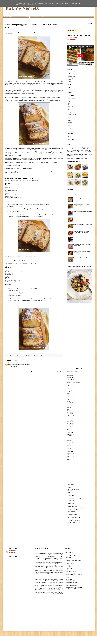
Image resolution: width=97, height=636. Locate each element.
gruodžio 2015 (69, 421)
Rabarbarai (37, 567)
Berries (39, 580)
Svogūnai (37, 570)
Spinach (61, 593)
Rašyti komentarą (10, 369)
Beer (62, 579)
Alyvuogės (51, 550)
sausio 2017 (69, 401)
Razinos (44, 567)
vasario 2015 (69, 437)
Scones (82, 157)
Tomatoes (41, 595)
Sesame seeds (43, 593)
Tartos (69, 123)
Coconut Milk (50, 584)
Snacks (84, 157)
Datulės (36, 556)
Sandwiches (75, 157)
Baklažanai (37, 553)
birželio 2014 (69, 450)
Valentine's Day (69, 158)
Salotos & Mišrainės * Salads (73, 489)
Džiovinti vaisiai (51, 556)
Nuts (54, 589)
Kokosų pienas (38, 561)
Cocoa (36, 584)
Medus (41, 563)
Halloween (86, 151)
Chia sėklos (43, 554)
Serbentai (44, 569)
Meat (45, 589)
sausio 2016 (69, 420)
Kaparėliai (43, 559)
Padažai (69, 108)
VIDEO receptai (71, 131)
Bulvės (36, 554)
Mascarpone (41, 589)
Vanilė (54, 570)
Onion (62, 589)
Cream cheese (54, 585)
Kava (50, 559)
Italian (87, 153)
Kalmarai (40, 559)
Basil (58, 579)
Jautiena (53, 558)
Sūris (42, 570)
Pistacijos (46, 566)
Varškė (57, 570)
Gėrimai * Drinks (71, 500)
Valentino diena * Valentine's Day (74, 517)
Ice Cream (51, 588)
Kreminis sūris (59, 561)
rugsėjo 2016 (69, 407)
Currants (36, 587)
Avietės (44, 552)
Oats (60, 589)
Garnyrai (69, 82)
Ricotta (59, 592)
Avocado (49, 579)
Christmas (77, 150)
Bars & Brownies (89, 147)
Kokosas (61, 559)
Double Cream (45, 587)
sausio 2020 (69, 390)
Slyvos (52, 569)
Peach (33, 355)
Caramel (58, 580)
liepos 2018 (69, 396)
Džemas (39, 556)
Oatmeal (57, 589)
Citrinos (56, 555)
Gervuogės (57, 556)
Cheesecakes (89, 149)
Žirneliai (43, 573)
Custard (39, 587)
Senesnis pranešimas (58, 371)
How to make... (80, 153)
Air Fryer (68, 147)
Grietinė (61, 556)
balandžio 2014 (69, 453)
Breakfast (74, 149)
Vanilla (45, 595)
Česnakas (39, 572)
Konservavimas (71, 100)
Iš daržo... (70, 87)
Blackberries (43, 580)
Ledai (69, 103)
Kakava (61, 558)
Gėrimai (69, 84)
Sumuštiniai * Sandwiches (73, 509)
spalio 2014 (69, 443)
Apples (43, 579)
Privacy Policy (26, 16)
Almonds (36, 579)
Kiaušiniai (57, 559)
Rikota (57, 567)
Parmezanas (60, 565)
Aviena (40, 552)
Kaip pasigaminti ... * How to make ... (75, 498)
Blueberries (47, 580)
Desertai (69, 79)
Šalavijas (45, 572)
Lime (62, 588)
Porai (60, 566)
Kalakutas (36, 559)
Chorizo (47, 554)
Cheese (36, 582)
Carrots (62, 580)
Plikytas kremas (51, 566)
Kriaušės (39, 562)
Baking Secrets (22, 8)
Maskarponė (37, 563)
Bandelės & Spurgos (71, 74)
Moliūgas (55, 563)
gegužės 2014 (69, 451)
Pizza (85, 155)
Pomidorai (56, 566)
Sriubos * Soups (71, 503)
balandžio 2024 (69, 385)
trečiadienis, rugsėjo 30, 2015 (13, 366)
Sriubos (69, 120)
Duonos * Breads (71, 501)
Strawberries (37, 595)
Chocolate (52, 582)
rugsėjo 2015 (69, 426)
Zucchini (53, 595)
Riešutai (48, 568)
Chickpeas (47, 582)
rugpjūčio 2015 (69, 428)
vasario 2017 (69, 399)
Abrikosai (37, 550)
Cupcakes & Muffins (83, 150)
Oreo (53, 565)
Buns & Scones (79, 148)
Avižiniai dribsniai (55, 552)
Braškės (48, 553)
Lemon (59, 588)
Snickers (55, 569)
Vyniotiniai (70, 141)
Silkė (50, 569)
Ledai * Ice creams (71, 511)
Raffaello (41, 567)
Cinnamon (61, 582)
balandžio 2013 (69, 457)
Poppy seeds (37, 592)
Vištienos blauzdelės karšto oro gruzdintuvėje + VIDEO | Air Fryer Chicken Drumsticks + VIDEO (82, 232)
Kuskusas (49, 562)
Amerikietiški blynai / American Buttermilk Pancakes (81, 218)
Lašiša (52, 562)
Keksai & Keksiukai (71, 98)
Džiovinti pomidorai (44, 556)
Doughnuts (68, 151)
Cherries (39, 582)
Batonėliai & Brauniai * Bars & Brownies (75, 493)
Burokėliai (39, 554)
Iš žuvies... (70, 92)
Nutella (46, 565)
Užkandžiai (70, 128)
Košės (69, 101)
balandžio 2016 (69, 415)
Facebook (32, 16)
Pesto (39, 566)
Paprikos (56, 565)
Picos (69, 109)
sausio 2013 (69, 459)
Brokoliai (61, 553)
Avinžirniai (48, 552)
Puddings (88, 155)
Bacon (52, 579)
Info (20, 16)
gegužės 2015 (69, 432)
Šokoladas (50, 572)
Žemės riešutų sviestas (38, 573)
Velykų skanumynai (71, 139)
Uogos (51, 570)
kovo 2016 (69, 417)
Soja (57, 569)
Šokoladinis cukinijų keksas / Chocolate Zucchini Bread (82, 212)
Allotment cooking (73, 147)
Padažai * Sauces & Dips (72, 506)
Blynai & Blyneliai (71, 78)
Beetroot (36, 580)
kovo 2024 (69, 387)
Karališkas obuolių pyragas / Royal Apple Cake (82, 198)
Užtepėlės (69, 130)
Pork (41, 592)
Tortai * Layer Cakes (72, 492)
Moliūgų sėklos (60, 563)
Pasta (74, 155)
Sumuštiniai (70, 122)
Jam (89, 153)
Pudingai (69, 111)
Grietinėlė (38, 558)
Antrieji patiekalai (71, 71)
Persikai (35, 355)
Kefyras (53, 559)
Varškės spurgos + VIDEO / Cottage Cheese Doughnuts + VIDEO (81, 245)
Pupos (62, 566)
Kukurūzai (43, 562)
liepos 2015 (69, 429)
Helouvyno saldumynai (72, 86)
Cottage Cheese (40, 585)
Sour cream (56, 593)
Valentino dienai (71, 134)
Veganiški (69, 136)
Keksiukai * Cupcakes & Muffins (74, 522)
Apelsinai (37, 552)
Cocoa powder (41, 584)
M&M (55, 562)
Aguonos (41, 550)
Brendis (51, 553)
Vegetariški (70, 138)
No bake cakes (84, 154)
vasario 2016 (69, 418)
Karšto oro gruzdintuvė (72, 97)
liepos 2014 (69, 448)
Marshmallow (37, 589)
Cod (53, 583)
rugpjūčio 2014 (69, 446)
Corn (35, 585)
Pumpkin (44, 592)
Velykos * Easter (71, 512)
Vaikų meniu (70, 133)
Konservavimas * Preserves (73, 505)
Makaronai (58, 562)
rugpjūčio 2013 (69, 456)
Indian (84, 153)
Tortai (69, 126)
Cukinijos (60, 555)
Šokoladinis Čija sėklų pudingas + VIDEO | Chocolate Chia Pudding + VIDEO (79, 267)
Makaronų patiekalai (71, 104)
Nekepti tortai (70, 106)
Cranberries (49, 585)
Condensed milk (15, 355)
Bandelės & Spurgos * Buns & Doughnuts (76, 508)
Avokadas (61, 552)
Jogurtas (57, 558)
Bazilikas (45, 553)
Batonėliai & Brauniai (72, 76)
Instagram (38, 16)
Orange (36, 591)
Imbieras (50, 558)
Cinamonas (51, 555)
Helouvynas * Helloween (72, 497)
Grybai (43, 558)
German (83, 151)
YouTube (44, 16)
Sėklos (40, 570)
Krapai (54, 561)
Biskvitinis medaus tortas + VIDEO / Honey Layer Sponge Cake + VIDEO (82, 205)
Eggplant (61, 587)
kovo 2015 (69, 435)
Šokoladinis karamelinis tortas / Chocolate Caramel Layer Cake (82, 225)
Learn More (74, 3)
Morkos (36, 565)
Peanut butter (47, 591)
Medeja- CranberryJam (13, 362)
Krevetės (36, 562)
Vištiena (61, 570)
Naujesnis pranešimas (10, 371)
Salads (72, 157)
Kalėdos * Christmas (71, 495)
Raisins (47, 592)
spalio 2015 (69, 424)
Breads (70, 148)
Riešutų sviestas (53, 567)
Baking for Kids (83, 147)
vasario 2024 (69, 388)
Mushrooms (48, 589)
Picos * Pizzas (70, 490)
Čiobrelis (42, 572)
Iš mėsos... (70, 89)
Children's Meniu (71, 150)
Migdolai (48, 563)
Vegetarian (79, 158)
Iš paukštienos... (71, 90)
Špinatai (58, 572)
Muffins (80, 154)
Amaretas (54, 550)
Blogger (80, 368)
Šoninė (55, 572)
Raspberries (51, 592)
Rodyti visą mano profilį (71, 379)
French (80, 151)
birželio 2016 (69, 412)
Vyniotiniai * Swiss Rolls (72, 514)
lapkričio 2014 (69, 442)
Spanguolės (60, 569)
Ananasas (61, 550)
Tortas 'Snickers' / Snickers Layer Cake (80, 257)
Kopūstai (51, 561)
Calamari (55, 580)
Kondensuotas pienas (22, 355)
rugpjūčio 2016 (69, 409)
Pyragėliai (70, 115)
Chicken (43, 582)
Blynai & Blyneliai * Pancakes (73, 519)
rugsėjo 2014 (69, 445)
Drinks (72, 151)
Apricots (46, 579)
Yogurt (50, 595)
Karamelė (47, 559)
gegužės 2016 (69, 413)
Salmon (36, 593)
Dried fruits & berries (54, 587)
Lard (56, 588)
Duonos (69, 81)
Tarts (91, 157)
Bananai (41, 553)
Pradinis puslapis (34, 371)
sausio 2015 (69, 439)
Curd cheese (60, 585)
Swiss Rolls (88, 157)
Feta (55, 556)
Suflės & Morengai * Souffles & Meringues (76, 520)
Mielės (44, 563)
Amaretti (57, 550)
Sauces (79, 157)
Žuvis (48, 573)
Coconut (45, 584)
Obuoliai (50, 565)
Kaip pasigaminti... (71, 93)
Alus (47, 550)
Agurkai (44, 550)
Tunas (48, 570)
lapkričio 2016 (69, 404)
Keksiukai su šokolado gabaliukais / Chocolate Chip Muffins (81, 252)
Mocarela (52, 563)
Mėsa (43, 565)
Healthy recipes (73, 153)
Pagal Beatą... (28, 355)
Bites (67, 148)
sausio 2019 (69, 391)
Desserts (90, 150)
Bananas (55, 579)
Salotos (69, 117)
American (78, 147)
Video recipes (85, 158)
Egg (59, 587)
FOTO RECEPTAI (8, 16)
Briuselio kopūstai (56, 553)
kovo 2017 (69, 398)
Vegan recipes (74, 158)
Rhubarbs (55, 592)
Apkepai (69, 73)
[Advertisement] (34, 386)
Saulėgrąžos (40, 569)
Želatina (61, 572)
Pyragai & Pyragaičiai (41, 355)
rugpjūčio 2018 (69, 394)
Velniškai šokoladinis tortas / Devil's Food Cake (82, 237)
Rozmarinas (61, 567)
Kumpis (46, 562)
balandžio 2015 (69, 434)
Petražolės (43, 566)
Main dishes (76, 154)
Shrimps (47, 593)
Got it (79, 3)
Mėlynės (40, 565)
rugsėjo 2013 (69, 454)
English (77, 151)
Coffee (55, 584)
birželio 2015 (69, 431)
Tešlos (69, 125)
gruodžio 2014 (69, 440)
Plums (62, 591)
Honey (47, 588)
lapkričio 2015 (69, 423)
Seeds (39, 593)
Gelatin (40, 588)
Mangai (61, 562)
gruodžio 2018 (69, 393)
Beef (60, 579)
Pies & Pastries (81, 155)
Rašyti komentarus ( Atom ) (15, 374)
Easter (75, 151)
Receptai (15, 16)
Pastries (77, 155)
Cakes (11, 355)
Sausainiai (70, 119)
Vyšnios (36, 572)
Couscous (45, 585)
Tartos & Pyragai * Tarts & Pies (74, 516)
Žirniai (46, 573)
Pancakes (71, 155)
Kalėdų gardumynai (71, 95)
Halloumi (46, 558)
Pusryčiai (69, 112)
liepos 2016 (69, 410)
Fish (37, 588)
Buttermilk (52, 580)
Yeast (48, 595)
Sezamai (47, 569)
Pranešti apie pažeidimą (72, 371)
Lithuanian (71, 154)
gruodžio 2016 (69, 402)
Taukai (45, 570)
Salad (62, 592)
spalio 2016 (69, 405)
